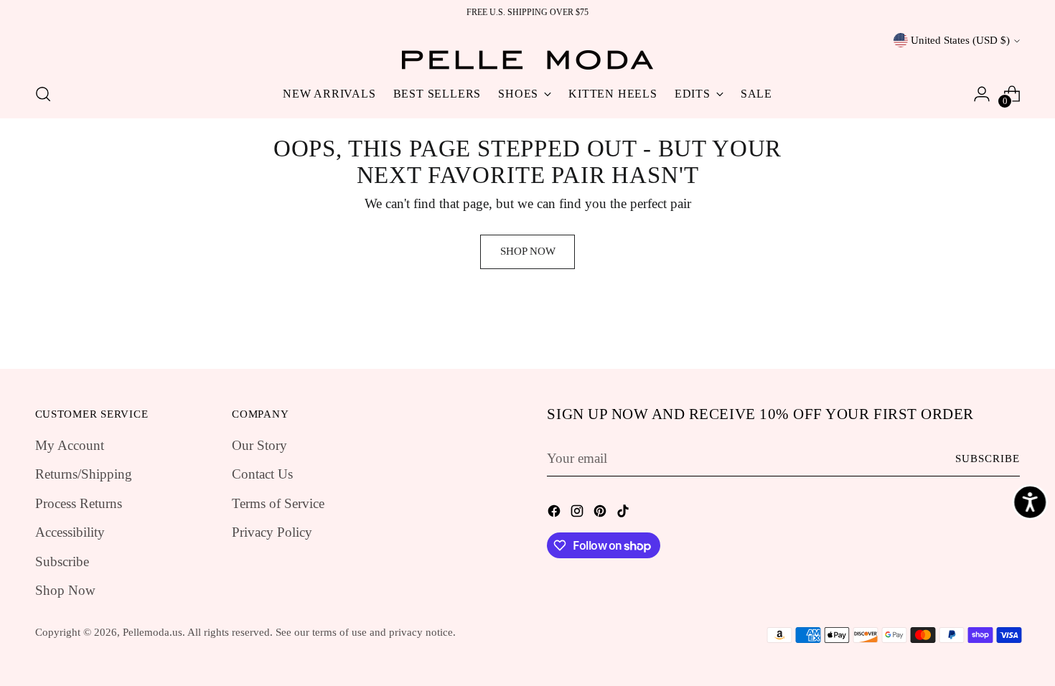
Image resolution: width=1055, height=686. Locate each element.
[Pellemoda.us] (527, 60)
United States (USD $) (960, 40)
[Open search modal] (43, 94)
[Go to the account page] (981, 94)
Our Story (259, 445)
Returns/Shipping (83, 473)
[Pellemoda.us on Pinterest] (601, 514)
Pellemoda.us (152, 632)
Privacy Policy (272, 532)
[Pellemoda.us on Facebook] (555, 514)
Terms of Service (278, 503)
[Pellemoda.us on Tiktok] (624, 514)
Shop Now (65, 590)
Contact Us (262, 473)
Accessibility (70, 532)
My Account (69, 445)
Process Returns (78, 503)
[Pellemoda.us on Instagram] (578, 514)
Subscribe (62, 561)
